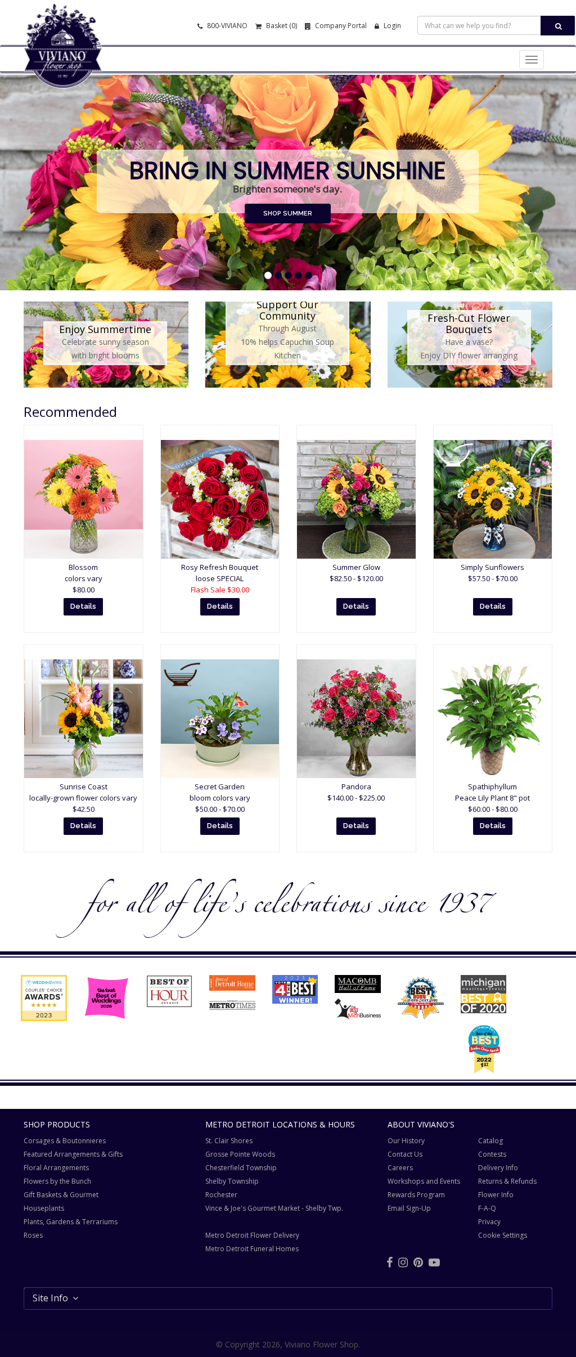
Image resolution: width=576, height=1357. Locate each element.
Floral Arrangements (56, 1167)
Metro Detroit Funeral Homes (252, 1248)
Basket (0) (280, 25)
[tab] (288, 1298)
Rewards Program (416, 1194)
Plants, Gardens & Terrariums (71, 1221)
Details (83, 606)
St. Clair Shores (229, 1140)
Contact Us (405, 1154)
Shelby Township (232, 1181)
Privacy (489, 1221)
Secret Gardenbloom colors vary (220, 797)
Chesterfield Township (241, 1167)
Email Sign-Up (409, 1208)
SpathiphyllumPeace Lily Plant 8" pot (492, 797)
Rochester (221, 1194)
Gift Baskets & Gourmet (61, 1194)
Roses (33, 1235)
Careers (400, 1167)
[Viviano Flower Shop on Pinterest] (418, 1262)
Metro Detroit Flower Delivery (252, 1235)
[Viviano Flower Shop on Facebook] (389, 1262)
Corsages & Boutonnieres (65, 1140)
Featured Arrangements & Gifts (73, 1154)
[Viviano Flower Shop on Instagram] (403, 1262)
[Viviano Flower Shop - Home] (63, 71)
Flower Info (496, 1194)
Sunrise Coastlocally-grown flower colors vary (83, 797)
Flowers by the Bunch (57, 1181)
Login (391, 25)
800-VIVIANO (226, 25)
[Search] (558, 25)
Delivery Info (498, 1167)
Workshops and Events (424, 1181)
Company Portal (340, 25)
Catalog (490, 1140)
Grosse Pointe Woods (240, 1154)
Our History (406, 1140)
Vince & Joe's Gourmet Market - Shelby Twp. (274, 1208)
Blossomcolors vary (83, 578)
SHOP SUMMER (287, 213)
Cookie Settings (502, 1235)
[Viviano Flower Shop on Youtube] (434, 1262)
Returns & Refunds (507, 1181)
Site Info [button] (53, 1298)
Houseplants (44, 1208)
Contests (492, 1154)
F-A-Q (487, 1208)
